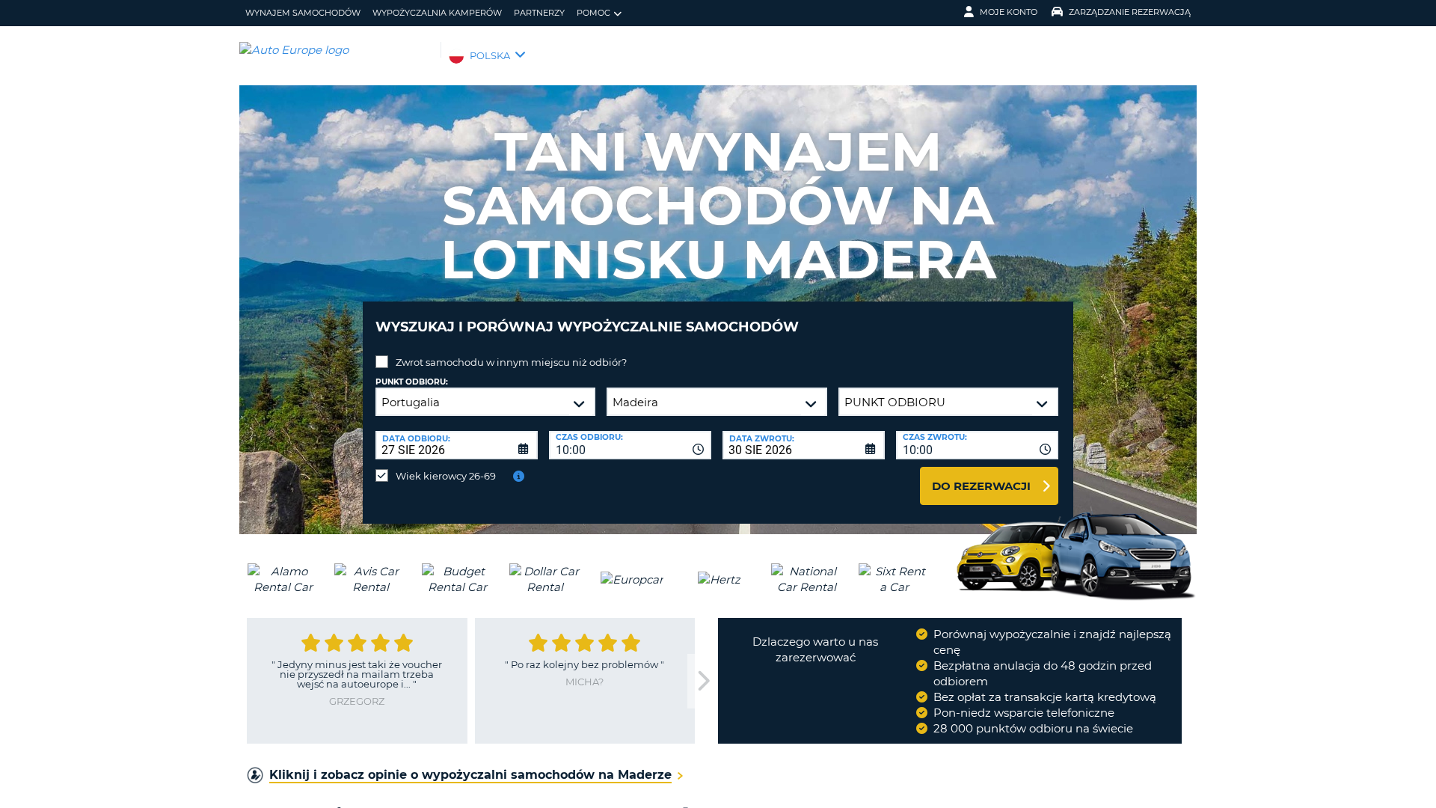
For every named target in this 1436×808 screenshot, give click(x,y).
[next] (702, 681)
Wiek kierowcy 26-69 (446, 476)
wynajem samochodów (302, 12)
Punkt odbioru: (411, 382)
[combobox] (630, 445)
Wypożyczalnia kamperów (437, 12)
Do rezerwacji (981, 486)
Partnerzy (539, 12)
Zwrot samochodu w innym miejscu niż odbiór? (511, 362)
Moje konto (1008, 12)
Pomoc (593, 12)
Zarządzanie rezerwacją (1130, 12)
